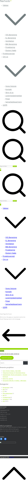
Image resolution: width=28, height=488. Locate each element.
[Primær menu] (0, 170)
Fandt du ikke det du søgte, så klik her (9, 354)
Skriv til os (9, 92)
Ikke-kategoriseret (7, 393)
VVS (4, 401)
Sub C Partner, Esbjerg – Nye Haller (12, 371)
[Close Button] (0, 204)
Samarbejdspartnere (13, 102)
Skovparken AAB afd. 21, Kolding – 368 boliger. (14, 380)
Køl (3, 395)
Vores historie (10, 86)
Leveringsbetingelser (13, 95)
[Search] (25, 363)
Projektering (10, 47)
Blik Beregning (11, 44)
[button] (15, 31)
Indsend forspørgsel (7, 358)
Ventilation (9, 41)
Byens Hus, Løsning (8, 378)
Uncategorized (6, 397)
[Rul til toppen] (14, 487)
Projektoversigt (9, 53)
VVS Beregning (11, 35)
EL (3, 391)
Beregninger (6, 387)
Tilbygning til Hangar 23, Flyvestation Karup (14, 373)
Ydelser (5, 208)
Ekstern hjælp (10, 50)
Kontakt (8, 89)
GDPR (5, 105)
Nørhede (11, 457)
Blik (4, 389)
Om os (5, 259)
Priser (7, 99)
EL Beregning (10, 38)
